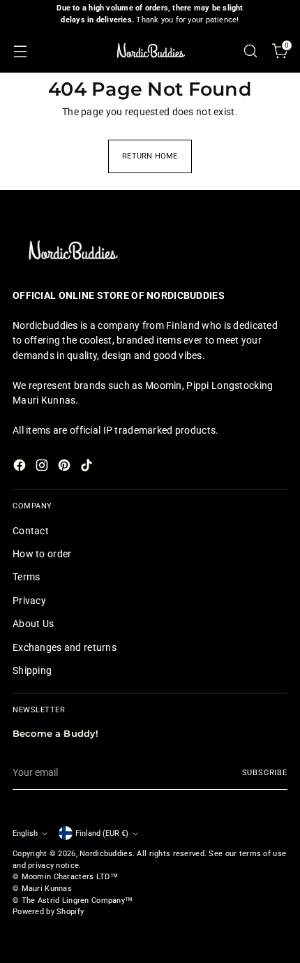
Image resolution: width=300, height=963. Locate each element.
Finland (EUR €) (101, 833)
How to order (42, 553)
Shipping (32, 670)
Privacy (29, 600)
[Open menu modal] (20, 50)
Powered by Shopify (48, 911)
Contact (31, 530)
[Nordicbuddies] (150, 50)
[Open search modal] (250, 50)
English (25, 833)
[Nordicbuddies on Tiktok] (88, 467)
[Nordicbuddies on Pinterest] (65, 467)
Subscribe (265, 772)
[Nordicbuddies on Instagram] (43, 467)
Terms (26, 576)
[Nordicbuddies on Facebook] (21, 467)
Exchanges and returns (65, 647)
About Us (33, 623)
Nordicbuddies (106, 853)
